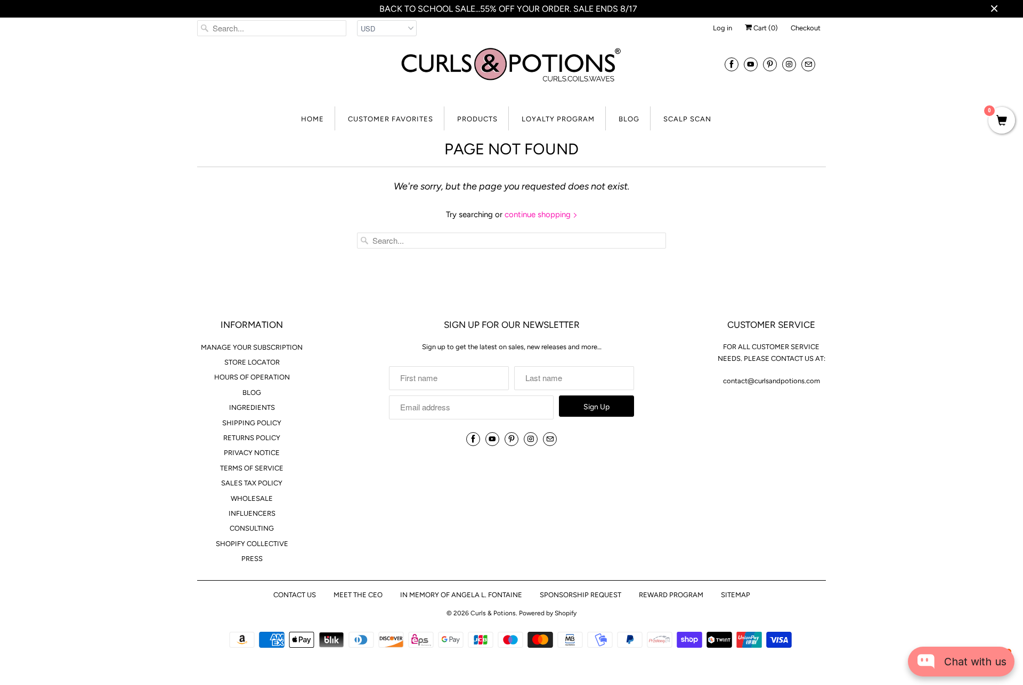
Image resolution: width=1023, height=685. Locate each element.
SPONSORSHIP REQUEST (580, 595)
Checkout (806, 28)
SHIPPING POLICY (251, 423)
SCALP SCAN (687, 119)
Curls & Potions (493, 613)
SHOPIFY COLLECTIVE (252, 544)
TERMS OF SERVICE (251, 468)
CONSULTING (252, 528)
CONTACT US (294, 595)
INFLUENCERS (252, 513)
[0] (1001, 121)
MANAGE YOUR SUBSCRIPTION (252, 347)
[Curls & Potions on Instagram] (789, 64)
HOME (312, 119)
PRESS (252, 559)
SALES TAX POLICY (251, 483)
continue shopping (539, 214)
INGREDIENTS (252, 407)
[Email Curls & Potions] (808, 64)
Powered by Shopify (548, 613)
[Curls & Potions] (511, 71)
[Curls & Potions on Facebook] (731, 64)
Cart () (765, 28)
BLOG (629, 119)
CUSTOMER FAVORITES (390, 119)
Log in (722, 28)
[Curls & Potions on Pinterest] (770, 64)
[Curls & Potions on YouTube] (751, 64)
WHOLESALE (252, 498)
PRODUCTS (477, 119)
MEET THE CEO (358, 595)
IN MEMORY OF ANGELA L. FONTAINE (461, 595)
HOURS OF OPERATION (252, 377)
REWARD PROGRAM (671, 595)
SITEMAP (735, 595)
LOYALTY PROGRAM (558, 119)
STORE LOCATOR (252, 362)
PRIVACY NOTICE (252, 453)
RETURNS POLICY (251, 438)
